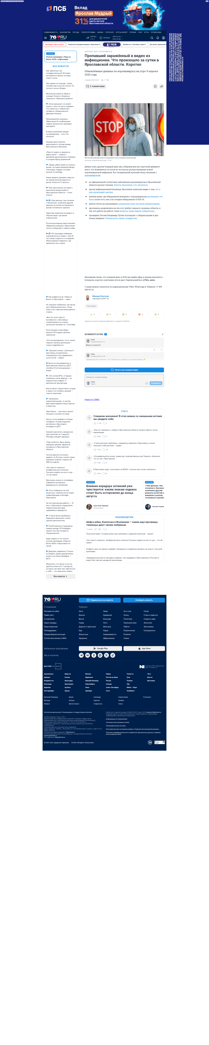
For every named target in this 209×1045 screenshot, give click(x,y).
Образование (109, 638)
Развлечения (129, 630)
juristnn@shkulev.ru (50, 735)
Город (81, 623)
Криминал (107, 615)
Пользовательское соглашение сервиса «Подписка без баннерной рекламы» (132, 729)
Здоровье (83, 638)
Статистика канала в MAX (55, 638)
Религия (127, 634)
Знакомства (65, 32)
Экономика (148, 627)
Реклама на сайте (51, 611)
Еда (80, 630)
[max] (100, 655)
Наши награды (50, 623)
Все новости (61, 66)
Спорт (146, 611)
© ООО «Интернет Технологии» (82, 743)
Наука (105, 630)
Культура (107, 619)
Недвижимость (51, 32)
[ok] (93, 655)
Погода (76, 32)
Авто (81, 611)
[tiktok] (112, 655)
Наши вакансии (51, 627)
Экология (148, 623)
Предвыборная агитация (54, 634)
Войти (93, 384)
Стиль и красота (151, 615)
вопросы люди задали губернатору (136, 211)
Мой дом (107, 627)
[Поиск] (152, 37)
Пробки (133, 32)
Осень (126, 615)
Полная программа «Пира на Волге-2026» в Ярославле (58, 58)
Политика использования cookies (117, 722)
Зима (105, 611)
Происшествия (130, 623)
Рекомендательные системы (116, 726)
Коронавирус (91, 306)
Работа (127, 627)
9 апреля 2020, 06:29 (92, 80)
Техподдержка (50, 630)
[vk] (87, 655)
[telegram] (81, 655)
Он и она (127, 611)
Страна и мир (149, 619)
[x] (106, 655)
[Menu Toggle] (45, 37)
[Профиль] (163, 37)
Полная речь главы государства (121, 218)
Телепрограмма (88, 32)
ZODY (140, 32)
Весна (81, 619)
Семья (126, 638)
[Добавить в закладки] (155, 86)
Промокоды (156, 32)
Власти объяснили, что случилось (131, 185)
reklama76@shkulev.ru (153, 712)
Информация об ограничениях (116, 719)
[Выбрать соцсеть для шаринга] (161, 86)
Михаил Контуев (100, 296)
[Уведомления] (158, 37)
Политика (128, 619)
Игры (146, 32)
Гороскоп (109, 32)
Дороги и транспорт (87, 627)
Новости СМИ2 (92, 399)
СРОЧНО (50, 53)
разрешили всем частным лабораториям (139, 203)
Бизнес (82, 615)
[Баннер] (112, 44)
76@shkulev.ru (70, 732)
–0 (161, 350)
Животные (83, 634)
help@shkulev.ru (60, 737)
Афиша (100, 32)
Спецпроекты (149, 630)
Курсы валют (122, 32)
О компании (49, 619)
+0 (154, 350)
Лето (105, 623)
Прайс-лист (49, 615)
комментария (97, 86)
